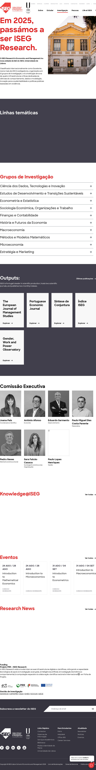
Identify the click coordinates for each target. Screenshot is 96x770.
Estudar (50, 10)
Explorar (6, 149)
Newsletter (54, 3)
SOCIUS (34, 694)
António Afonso (32, 420)
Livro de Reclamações (55, 764)
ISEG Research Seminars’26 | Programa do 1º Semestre (79, 649)
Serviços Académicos (46, 740)
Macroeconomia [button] (12, 230)
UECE (41, 694)
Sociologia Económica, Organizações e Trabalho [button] (36, 208)
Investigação (62, 10)
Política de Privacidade (88, 764)
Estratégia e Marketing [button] (17, 252)
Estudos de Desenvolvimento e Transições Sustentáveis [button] (41, 193)
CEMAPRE (13, 694)
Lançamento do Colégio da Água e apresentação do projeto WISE (47, 535)
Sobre (40, 10)
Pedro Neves (7, 459)
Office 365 (62, 737)
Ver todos (89, 558)
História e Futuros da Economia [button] (23, 223)
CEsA (21, 694)
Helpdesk (82, 3)
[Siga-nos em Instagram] (7, 748)
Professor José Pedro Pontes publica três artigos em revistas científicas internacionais (80, 536)
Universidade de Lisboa (47, 751)
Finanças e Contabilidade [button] (19, 215)
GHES (27, 694)
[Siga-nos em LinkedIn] (13, 748)
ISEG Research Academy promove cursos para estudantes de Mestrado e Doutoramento (15, 651)
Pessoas (75, 10)
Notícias (39, 3)
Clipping (46, 3)
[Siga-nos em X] (19, 748)
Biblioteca (41, 743)
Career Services (64, 740)
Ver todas (89, 494)
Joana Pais (6, 420)
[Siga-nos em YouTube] (24, 748)
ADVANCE (4, 694)
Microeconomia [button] (11, 245)
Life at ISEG (87, 10)
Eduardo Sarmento (58, 420)
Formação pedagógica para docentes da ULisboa (15, 533)
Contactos (74, 3)
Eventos (66, 3)
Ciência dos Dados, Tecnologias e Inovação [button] (32, 186)
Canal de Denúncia (71, 764)
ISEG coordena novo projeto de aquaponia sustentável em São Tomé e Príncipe (47, 651)
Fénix (60, 731)
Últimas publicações (84, 279)
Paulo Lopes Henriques (55, 461)
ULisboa (33, 3)
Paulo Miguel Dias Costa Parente (81, 422)
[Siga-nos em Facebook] (2, 748)
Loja (61, 3)
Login (88, 3)
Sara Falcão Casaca (30, 461)
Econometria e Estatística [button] (19, 201)
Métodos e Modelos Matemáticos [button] (25, 237)
